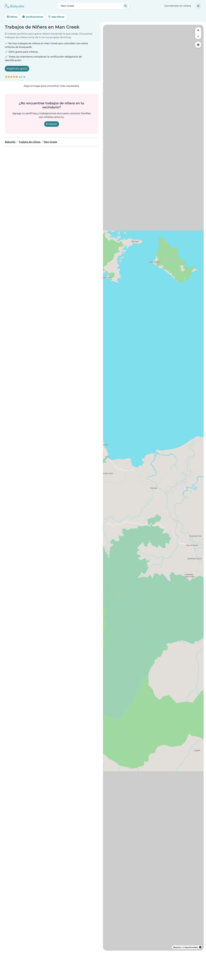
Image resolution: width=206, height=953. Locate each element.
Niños (13, 16)
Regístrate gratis (17, 68)
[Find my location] (198, 45)
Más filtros (57, 16)
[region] (153, 488)
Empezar (51, 124)
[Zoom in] (198, 30)
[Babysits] (14, 5)
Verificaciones (34, 16)
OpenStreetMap (191, 947)
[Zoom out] (198, 36)
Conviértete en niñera (177, 5)
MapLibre (177, 947)
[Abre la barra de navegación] (198, 6)
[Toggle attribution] (200, 947)
